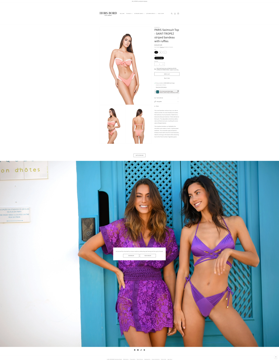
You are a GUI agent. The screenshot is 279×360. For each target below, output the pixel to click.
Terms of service (140, 359)
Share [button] (157, 106)
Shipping (162, 47)
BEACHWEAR (148, 255)
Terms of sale (163, 359)
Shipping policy (147, 359)
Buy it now (167, 78)
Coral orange (159, 58)
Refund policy (126, 359)
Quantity (156, 61)
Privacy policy (132, 359)
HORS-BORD (112, 359)
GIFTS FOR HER (139, 155)
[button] (129, 13)
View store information (161, 87)
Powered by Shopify (118, 359)
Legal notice (169, 359)
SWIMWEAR (131, 255)
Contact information (156, 359)
